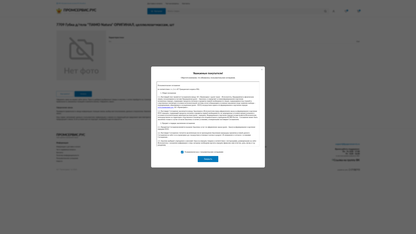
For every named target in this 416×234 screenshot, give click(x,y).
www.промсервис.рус (166, 107)
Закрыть (208, 159)
